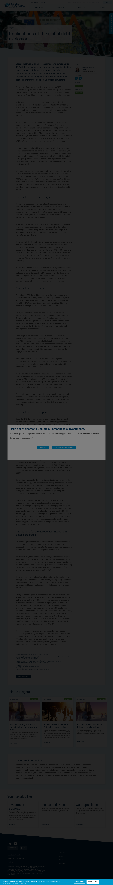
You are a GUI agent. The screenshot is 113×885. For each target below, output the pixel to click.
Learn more (24, 883)
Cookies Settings (79, 881)
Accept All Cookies (92, 881)
